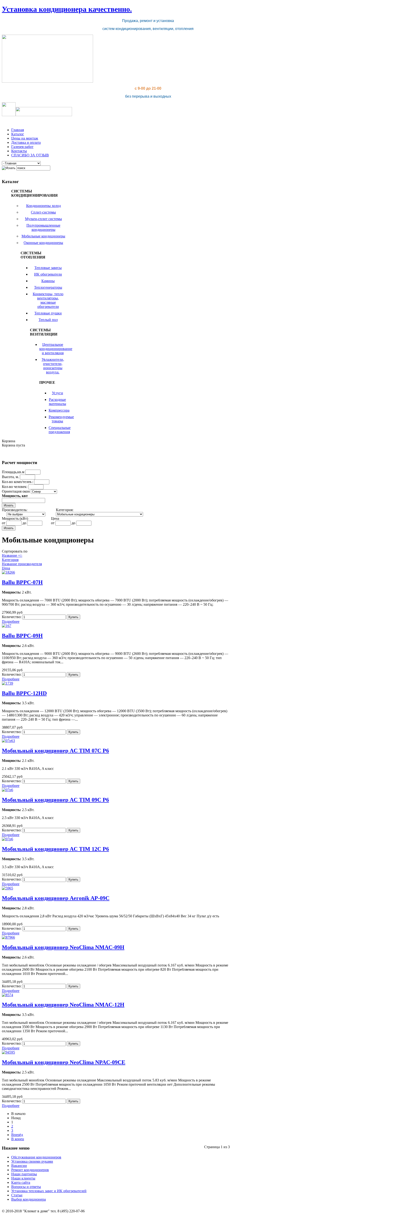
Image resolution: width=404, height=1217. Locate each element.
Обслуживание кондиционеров (36, 1157)
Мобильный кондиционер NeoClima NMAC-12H (63, 1005)
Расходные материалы (57, 402)
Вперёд (17, 1135)
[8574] (7, 995)
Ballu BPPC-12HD (24, 693)
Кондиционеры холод (43, 206)
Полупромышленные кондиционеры (43, 227)
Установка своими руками (32, 1161)
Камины (48, 281)
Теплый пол (48, 320)
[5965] (7, 888)
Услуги (57, 393)
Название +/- (12, 555)
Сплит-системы (43, 212)
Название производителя (22, 564)
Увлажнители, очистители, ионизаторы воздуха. (53, 366)
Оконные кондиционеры (43, 243)
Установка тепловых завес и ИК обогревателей (49, 1191)
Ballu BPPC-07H (22, 582)
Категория (10, 560)
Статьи (16, 1195)
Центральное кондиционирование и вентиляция (55, 349)
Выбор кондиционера (28, 1199)
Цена (6, 568)
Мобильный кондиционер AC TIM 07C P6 (55, 751)
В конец (17, 1139)
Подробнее (10, 621)
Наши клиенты (23, 1178)
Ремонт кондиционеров (30, 1170)
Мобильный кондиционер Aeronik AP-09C (55, 898)
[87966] (8, 937)
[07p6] (7, 790)
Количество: (12, 617)
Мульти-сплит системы (43, 219)
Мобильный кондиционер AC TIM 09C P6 (55, 800)
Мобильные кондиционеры (43, 236)
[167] (6, 626)
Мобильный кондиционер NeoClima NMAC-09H (63, 947)
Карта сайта (20, 1182)
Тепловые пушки (48, 313)
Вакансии (19, 1166)
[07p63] (8, 741)
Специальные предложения (60, 430)
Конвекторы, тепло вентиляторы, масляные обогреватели (48, 300)
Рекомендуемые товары (61, 419)
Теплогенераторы (48, 287)
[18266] (8, 572)
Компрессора (59, 410)
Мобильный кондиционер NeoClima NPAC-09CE (63, 1062)
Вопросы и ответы (26, 1187)
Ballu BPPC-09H (22, 636)
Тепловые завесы (48, 268)
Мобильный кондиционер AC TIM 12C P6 (55, 849)
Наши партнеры (24, 1174)
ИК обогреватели (48, 274)
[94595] (8, 1052)
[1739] (7, 683)
